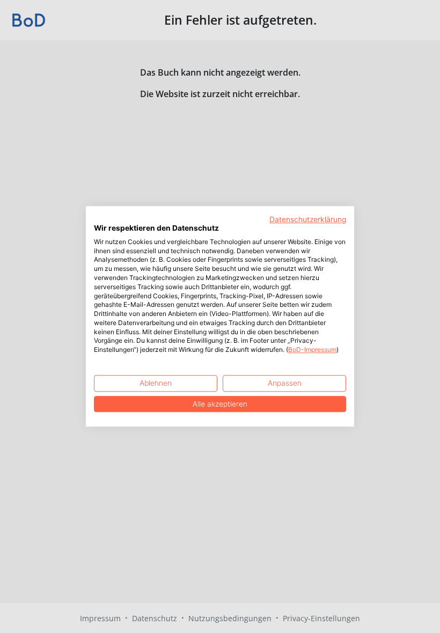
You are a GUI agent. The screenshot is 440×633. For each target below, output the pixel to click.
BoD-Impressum (312, 350)
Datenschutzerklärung (307, 219)
